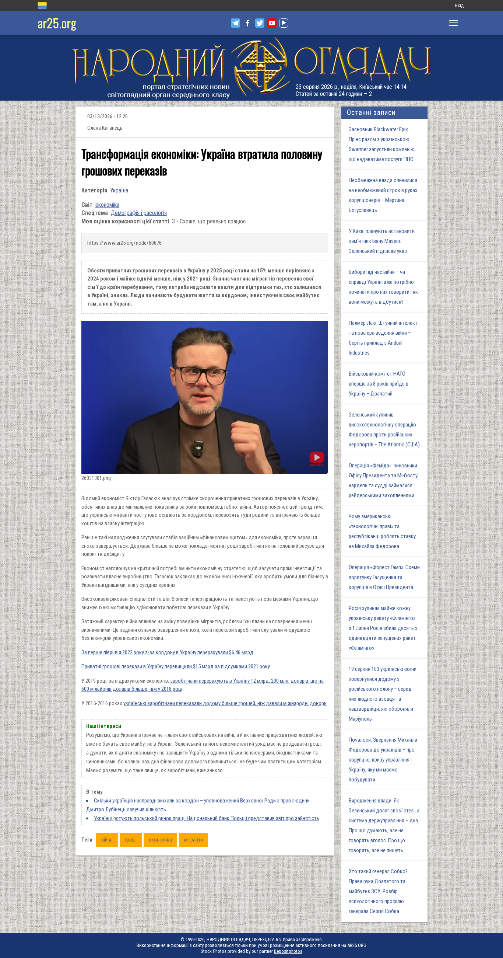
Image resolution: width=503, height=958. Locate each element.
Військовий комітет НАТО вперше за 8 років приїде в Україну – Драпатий (378, 383)
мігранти (193, 840)
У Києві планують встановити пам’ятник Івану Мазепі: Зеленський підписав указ (382, 241)
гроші (131, 840)
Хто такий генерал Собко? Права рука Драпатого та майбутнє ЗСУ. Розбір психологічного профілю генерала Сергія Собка (378, 891)
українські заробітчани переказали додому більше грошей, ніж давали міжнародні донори (225, 703)
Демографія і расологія (139, 212)
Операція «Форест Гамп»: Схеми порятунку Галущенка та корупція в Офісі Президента (384, 577)
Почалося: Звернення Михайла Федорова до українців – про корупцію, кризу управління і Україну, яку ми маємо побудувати (383, 759)
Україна (119, 190)
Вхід (459, 5)
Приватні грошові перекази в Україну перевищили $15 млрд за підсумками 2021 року (175, 666)
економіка (107, 204)
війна (107, 840)
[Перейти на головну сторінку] (251, 68)
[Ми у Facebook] (247, 23)
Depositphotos (288, 951)
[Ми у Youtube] (272, 23)
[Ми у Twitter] (259, 23)
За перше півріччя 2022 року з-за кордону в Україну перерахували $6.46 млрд (167, 652)
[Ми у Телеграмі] (235, 23)
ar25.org (57, 22)
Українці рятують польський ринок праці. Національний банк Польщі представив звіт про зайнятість (206, 818)
